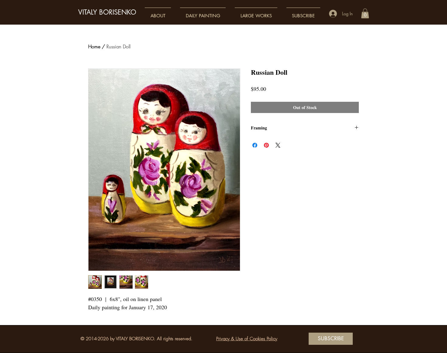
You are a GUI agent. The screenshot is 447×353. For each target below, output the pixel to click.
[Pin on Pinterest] (266, 145)
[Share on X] (278, 145)
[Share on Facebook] (254, 145)
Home (94, 46)
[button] (157, 13)
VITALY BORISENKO (107, 12)
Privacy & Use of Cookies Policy (246, 339)
